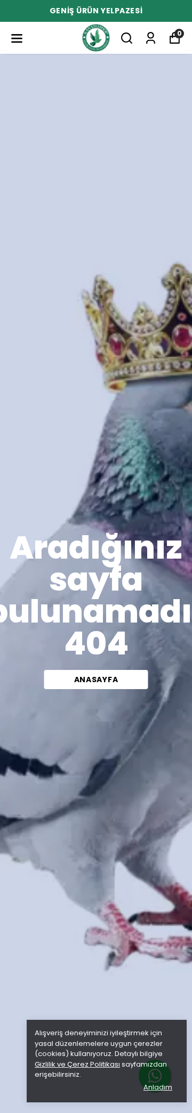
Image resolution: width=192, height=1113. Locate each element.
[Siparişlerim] (150, 38)
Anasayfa (96, 679)
